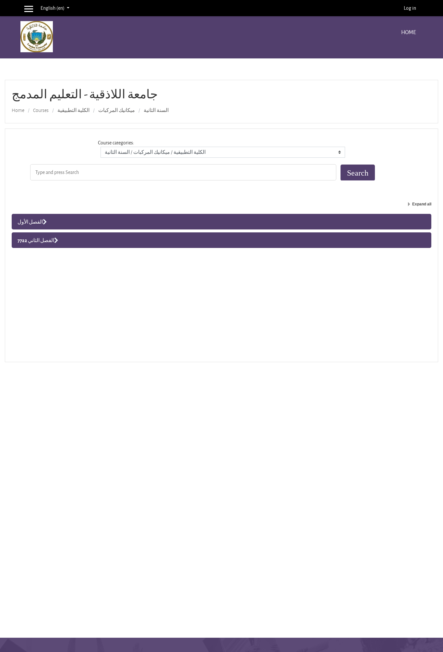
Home (408, 32)
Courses (41, 110)
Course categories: (116, 142)
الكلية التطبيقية (73, 110)
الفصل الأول (30, 221)
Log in (410, 8)
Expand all (421, 204)
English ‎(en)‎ (53, 8)
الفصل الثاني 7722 (36, 240)
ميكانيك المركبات (116, 110)
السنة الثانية (156, 110)
